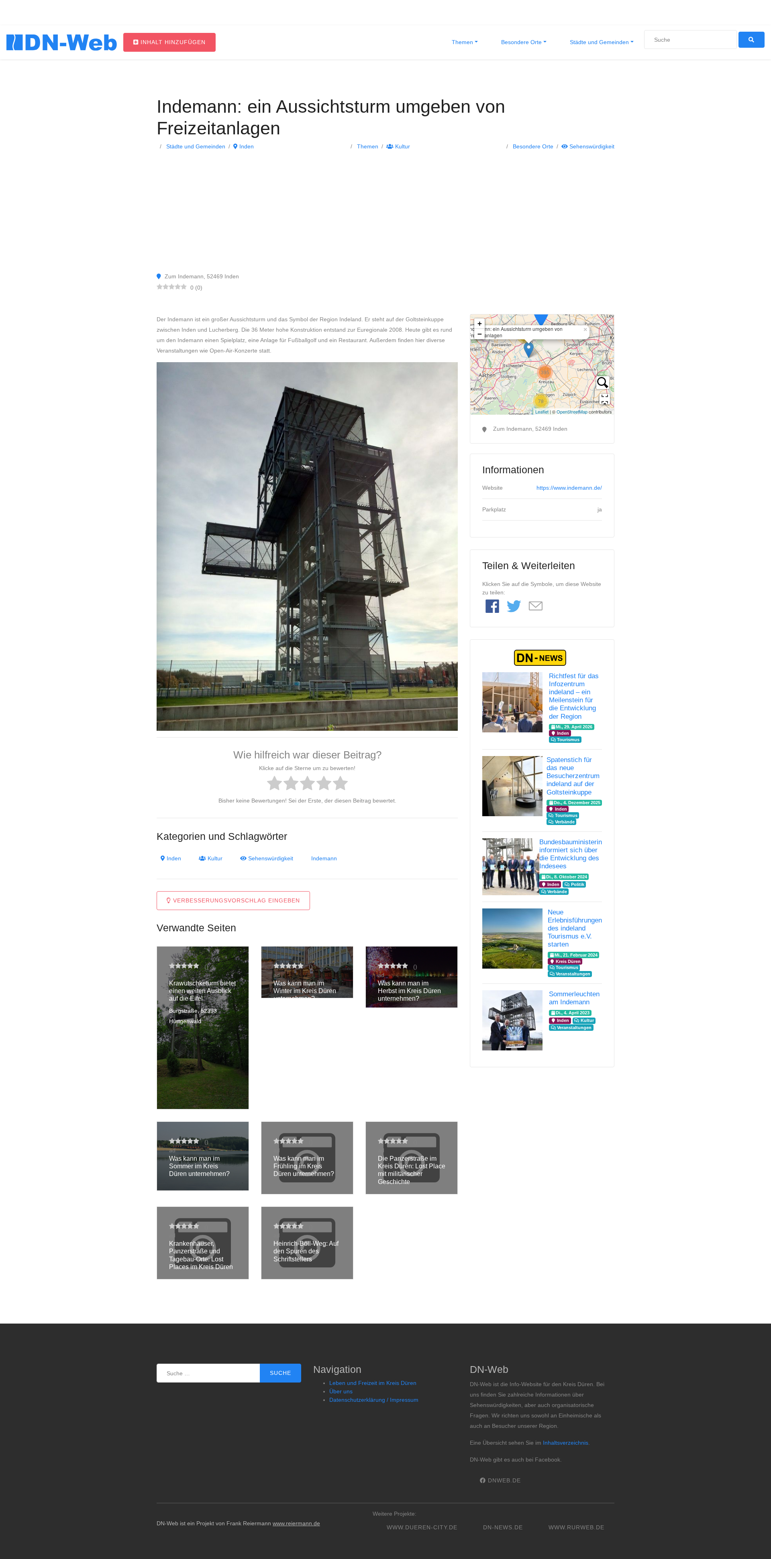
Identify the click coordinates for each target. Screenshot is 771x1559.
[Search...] (602, 382)
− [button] (479, 334)
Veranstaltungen (572, 973)
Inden (246, 146)
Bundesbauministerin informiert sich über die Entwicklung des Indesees (570, 854)
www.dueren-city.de (422, 1527)
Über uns (341, 1391)
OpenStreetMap (572, 411)
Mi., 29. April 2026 (574, 726)
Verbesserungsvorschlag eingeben (235, 900)
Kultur (402, 146)
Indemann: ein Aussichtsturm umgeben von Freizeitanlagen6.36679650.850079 (541, 364)
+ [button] (479, 323)
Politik (577, 884)
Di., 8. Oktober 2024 (566, 876)
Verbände (564, 821)
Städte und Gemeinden (598, 42)
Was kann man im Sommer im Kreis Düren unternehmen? (199, 1166)
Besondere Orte (521, 42)
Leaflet (542, 411)
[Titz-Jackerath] (541, 315)
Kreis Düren (568, 961)
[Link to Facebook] (492, 607)
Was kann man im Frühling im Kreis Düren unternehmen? (303, 1166)
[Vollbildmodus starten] (605, 399)
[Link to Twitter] (514, 606)
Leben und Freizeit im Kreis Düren (372, 1383)
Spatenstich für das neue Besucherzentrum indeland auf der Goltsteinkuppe (573, 776)
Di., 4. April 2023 (572, 1012)
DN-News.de (503, 1527)
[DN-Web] (61, 42)
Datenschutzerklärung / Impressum (373, 1400)
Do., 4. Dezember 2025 (577, 802)
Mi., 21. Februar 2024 (576, 955)
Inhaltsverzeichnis (565, 1442)
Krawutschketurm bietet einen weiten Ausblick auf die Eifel (202, 991)
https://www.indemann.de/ (569, 488)
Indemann (324, 858)
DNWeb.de (503, 1480)
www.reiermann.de (296, 1523)
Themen (461, 42)
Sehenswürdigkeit (591, 146)
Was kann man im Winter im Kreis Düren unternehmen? (304, 991)
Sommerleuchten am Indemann (574, 998)
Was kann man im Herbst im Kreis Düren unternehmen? (409, 991)
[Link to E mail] (536, 606)
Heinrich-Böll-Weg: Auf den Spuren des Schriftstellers (306, 1251)
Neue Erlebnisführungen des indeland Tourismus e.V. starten (575, 928)
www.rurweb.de (576, 1527)
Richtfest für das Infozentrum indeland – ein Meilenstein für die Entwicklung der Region (574, 696)
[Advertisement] (385, 211)
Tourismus (567, 739)
